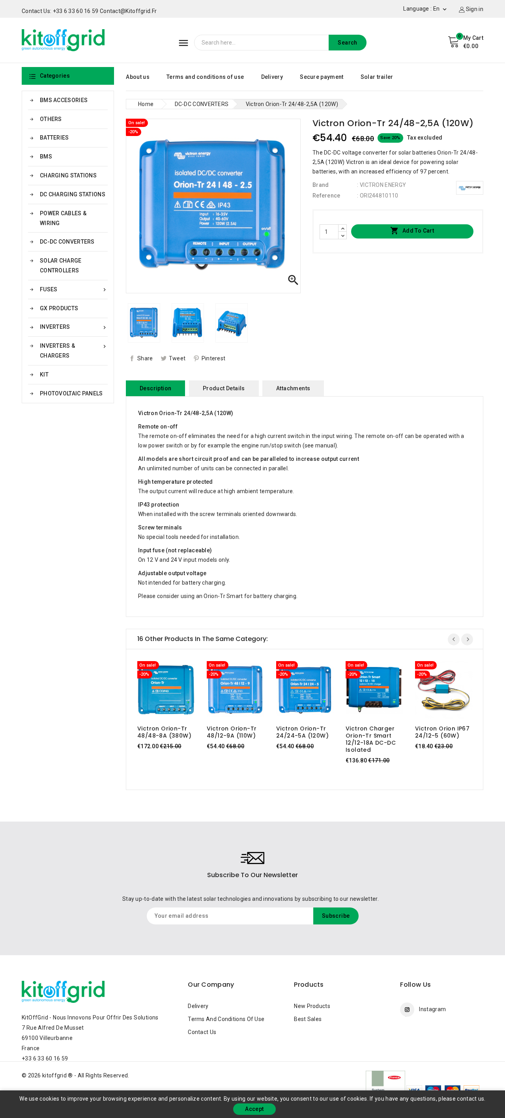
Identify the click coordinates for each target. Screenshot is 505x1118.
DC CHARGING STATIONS (72, 194)
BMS (46, 156)
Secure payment (321, 77)
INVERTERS (74, 327)
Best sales (308, 1019)
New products (312, 1006)
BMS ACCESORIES (64, 100)
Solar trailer (377, 77)
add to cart (158, 692)
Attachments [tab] (293, 388)
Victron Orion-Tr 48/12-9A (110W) (231, 732)
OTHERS (51, 119)
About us (137, 77)
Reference (326, 195)
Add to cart (412, 230)
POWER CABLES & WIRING (63, 218)
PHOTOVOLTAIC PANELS (71, 393)
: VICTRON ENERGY (381, 185)
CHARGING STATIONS (68, 175)
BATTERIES (54, 137)
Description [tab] (155, 388)
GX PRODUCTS (59, 308)
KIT (44, 374)
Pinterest (214, 358)
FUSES (74, 289)
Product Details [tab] (224, 388)
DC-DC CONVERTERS (67, 242)
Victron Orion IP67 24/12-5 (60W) (442, 732)
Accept (254, 1109)
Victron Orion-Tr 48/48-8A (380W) (164, 732)
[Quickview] (174, 692)
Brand (320, 185)
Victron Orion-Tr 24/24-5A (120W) (302, 732)
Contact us (202, 1032)
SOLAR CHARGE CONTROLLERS (61, 265)
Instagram (432, 1009)
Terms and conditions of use (205, 77)
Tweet (177, 358)
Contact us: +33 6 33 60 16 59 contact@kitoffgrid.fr (89, 11)
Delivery (272, 77)
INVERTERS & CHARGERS (74, 351)
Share (145, 358)
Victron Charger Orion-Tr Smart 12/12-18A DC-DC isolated (371, 739)
